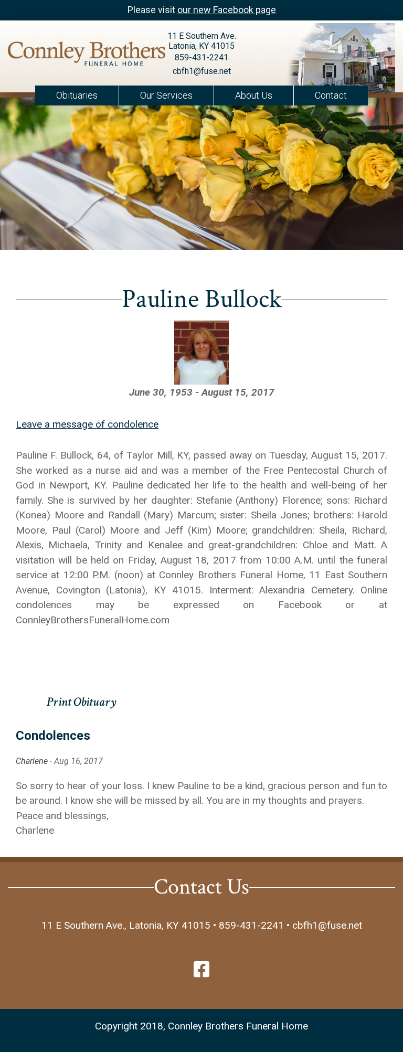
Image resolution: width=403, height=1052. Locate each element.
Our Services (166, 95)
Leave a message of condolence (87, 424)
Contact (331, 95)
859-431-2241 (201, 57)
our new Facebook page (226, 9)
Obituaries (77, 95)
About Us (253, 95)
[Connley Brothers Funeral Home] (67, 55)
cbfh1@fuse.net (202, 71)
